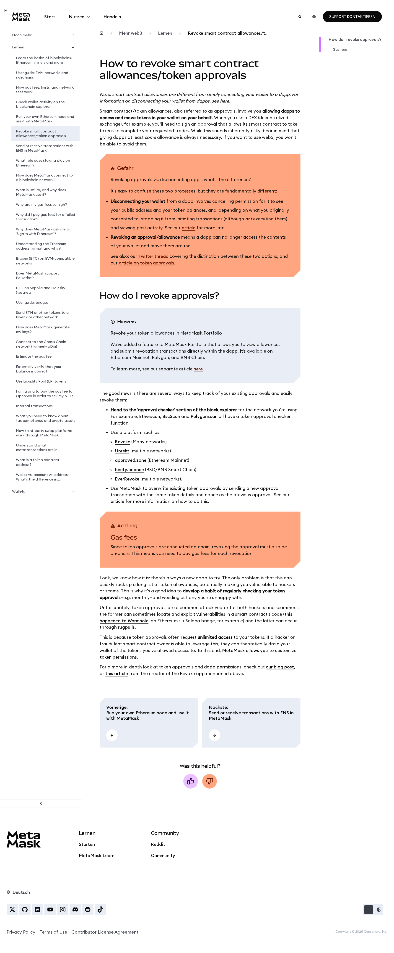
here (224, 101)
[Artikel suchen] (299, 16)
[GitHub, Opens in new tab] (25, 909)
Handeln (112, 16)
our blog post (280, 667)
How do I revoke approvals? (355, 39)
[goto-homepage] (21, 16)
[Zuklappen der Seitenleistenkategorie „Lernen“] (74, 47)
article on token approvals (146, 263)
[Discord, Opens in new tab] (75, 909)
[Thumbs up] (190, 781)
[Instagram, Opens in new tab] (62, 909)
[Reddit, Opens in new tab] (87, 909)
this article (116, 673)
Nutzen (76, 16)
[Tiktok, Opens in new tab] (100, 909)
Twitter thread (153, 256)
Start (49, 16)
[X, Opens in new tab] (12, 909)
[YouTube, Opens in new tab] (50, 909)
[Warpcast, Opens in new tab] (37, 909)
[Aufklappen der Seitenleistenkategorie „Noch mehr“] (74, 35)
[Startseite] (101, 33)
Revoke (122, 441)
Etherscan (149, 416)
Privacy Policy (21, 932)
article (188, 227)
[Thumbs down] (209, 781)
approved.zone (130, 460)
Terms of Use (53, 932)
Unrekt (122, 451)
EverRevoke (127, 479)
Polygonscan (204, 416)
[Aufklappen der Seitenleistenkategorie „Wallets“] (74, 491)
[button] (373, 909)
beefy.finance (129, 469)
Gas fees (340, 49)
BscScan (171, 416)
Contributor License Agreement (104, 932)
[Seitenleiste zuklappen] (41, 804)
